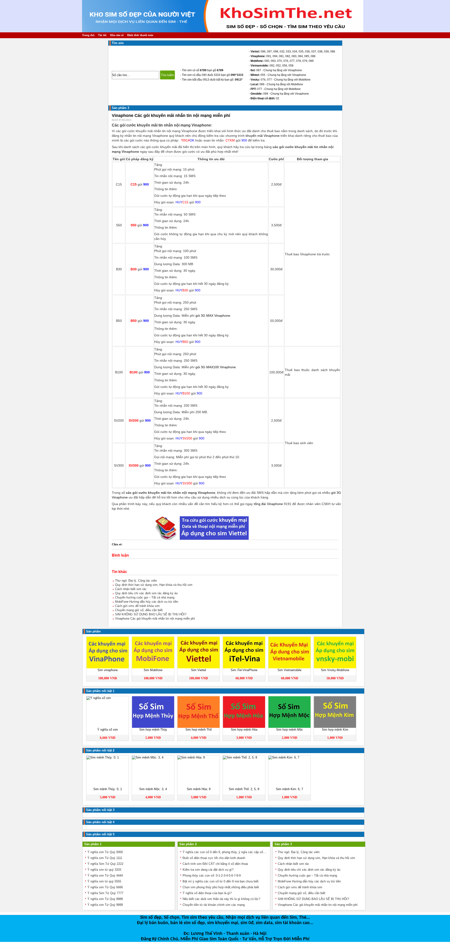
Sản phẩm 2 (188, 844)
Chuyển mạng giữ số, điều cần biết (139, 610)
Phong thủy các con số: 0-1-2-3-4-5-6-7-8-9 (212, 875)
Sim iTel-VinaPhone (244, 670)
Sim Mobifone (153, 670)
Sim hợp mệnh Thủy (153, 729)
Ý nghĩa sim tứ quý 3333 (104, 869)
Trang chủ (88, 35)
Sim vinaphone (108, 670)
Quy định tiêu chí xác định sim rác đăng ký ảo (146, 593)
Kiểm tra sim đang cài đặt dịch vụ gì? (208, 869)
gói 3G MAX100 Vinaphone (215, 367)
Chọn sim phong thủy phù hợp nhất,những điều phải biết (221, 887)
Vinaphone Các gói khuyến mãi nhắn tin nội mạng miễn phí (155, 618)
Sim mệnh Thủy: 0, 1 (107, 789)
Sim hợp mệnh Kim (335, 729)
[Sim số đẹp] (222, 30)
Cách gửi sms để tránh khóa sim (137, 606)
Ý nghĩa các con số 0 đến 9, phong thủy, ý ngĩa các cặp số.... (225, 852)
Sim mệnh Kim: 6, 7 (289, 789)
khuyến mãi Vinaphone (263, 136)
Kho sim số (117, 35)
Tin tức (102, 35)
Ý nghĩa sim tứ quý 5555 (104, 881)
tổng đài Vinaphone (268, 504)
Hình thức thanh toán (140, 35)
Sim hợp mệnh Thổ (198, 729)
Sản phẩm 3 (120, 108)
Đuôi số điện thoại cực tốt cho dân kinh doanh (214, 858)
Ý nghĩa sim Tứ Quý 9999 (105, 905)
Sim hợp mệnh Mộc (289, 729)
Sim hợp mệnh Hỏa (244, 729)
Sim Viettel (198, 670)
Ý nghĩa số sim (107, 729)
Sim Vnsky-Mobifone (335, 670)
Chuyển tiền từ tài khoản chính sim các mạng (214, 905)
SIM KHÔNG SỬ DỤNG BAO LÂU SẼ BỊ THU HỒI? (150, 614)
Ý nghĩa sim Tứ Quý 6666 (105, 887)
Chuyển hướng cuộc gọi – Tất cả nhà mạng (144, 597)
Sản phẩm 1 (92, 844)
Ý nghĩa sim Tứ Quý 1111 (104, 858)
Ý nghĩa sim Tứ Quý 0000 (105, 852)
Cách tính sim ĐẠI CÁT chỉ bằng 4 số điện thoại (215, 864)
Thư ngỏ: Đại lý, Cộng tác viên (136, 580)
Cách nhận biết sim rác (130, 589)
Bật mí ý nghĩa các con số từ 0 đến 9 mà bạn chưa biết (221, 881)
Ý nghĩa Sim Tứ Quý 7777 (105, 893)
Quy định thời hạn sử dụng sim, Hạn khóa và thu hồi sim (153, 585)
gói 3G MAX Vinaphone (212, 315)
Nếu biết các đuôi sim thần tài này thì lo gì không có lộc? (221, 899)
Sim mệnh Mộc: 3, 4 (153, 789)
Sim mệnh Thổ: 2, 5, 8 (244, 789)
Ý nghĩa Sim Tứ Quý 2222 (105, 864)
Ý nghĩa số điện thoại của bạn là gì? (207, 893)
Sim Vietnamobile (289, 670)
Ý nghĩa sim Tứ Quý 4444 (105, 875)
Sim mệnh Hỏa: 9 (198, 789)
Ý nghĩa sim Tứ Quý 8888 (105, 899)
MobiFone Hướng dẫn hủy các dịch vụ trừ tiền (146, 601)
